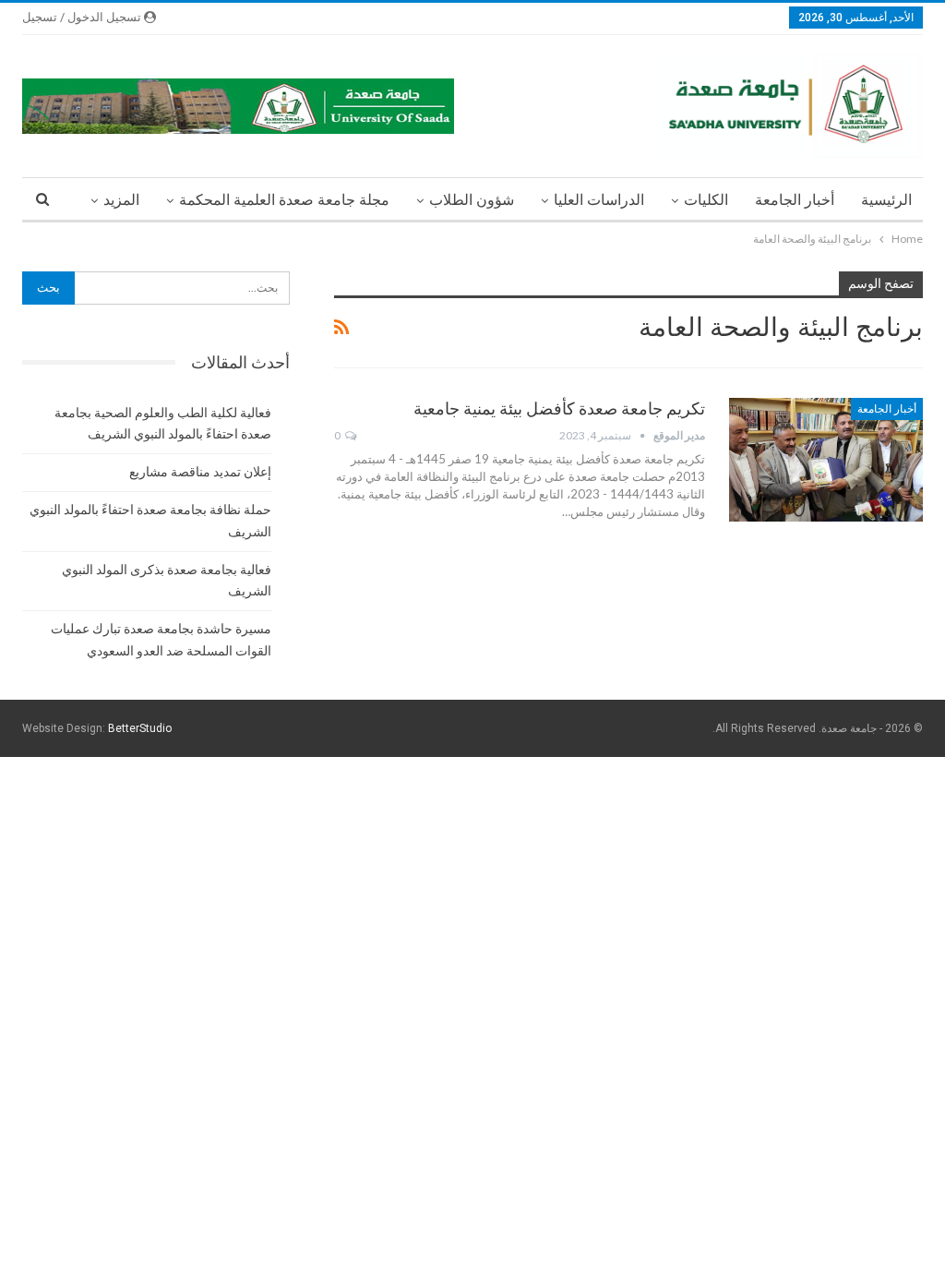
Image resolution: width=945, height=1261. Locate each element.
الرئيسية (886, 200)
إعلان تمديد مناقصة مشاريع (200, 471)
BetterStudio (140, 728)
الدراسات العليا (599, 200)
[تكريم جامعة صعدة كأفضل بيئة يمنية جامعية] (826, 460)
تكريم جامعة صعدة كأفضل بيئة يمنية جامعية (559, 408)
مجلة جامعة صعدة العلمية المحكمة (284, 200)
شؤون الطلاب (471, 200)
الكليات (706, 200)
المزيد (121, 200)
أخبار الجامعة (794, 200)
